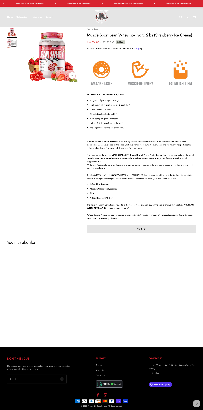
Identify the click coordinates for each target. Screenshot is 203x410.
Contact (49, 16)
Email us (155, 372)
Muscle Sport (92, 28)
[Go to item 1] (12, 32)
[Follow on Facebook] (98, 395)
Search (99, 365)
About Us (37, 16)
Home (10, 16)
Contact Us (100, 375)
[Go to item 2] (12, 44)
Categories (21, 16)
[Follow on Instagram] (105, 395)
